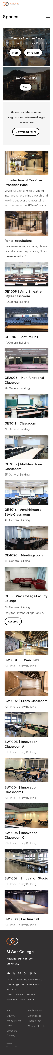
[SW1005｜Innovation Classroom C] (26, 815)
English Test (35, 1020)
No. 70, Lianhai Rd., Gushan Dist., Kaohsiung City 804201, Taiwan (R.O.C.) (24, 984)
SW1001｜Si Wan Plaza (22, 660)
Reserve (13, 621)
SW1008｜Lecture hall (22, 919)
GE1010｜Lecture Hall (21, 337)
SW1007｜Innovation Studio (26, 878)
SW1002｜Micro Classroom (26, 701)
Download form (26, 131)
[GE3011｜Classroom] (26, 406)
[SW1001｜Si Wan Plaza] (26, 643)
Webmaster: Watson (13, 1047)
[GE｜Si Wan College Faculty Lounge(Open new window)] (26, 579)
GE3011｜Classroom (20, 423)
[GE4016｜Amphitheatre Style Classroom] (26, 492)
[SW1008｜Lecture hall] (26, 902)
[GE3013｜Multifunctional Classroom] (26, 447)
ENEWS (10, 1015)
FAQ (8, 1010)
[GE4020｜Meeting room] (26, 538)
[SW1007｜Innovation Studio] (26, 861)
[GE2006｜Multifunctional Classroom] (26, 360)
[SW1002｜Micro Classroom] (26, 683)
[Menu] (48, 18)
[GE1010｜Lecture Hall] (26, 319)
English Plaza (35, 1010)
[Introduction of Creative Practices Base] (26, 163)
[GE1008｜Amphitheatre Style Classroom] (26, 274)
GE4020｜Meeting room (24, 555)
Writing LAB (34, 1015)
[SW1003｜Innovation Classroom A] (26, 724)
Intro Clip (33, 52)
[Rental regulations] (26, 223)
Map (15, 52)
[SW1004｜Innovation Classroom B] (26, 770)
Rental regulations (18, 241)
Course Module (36, 1026)
